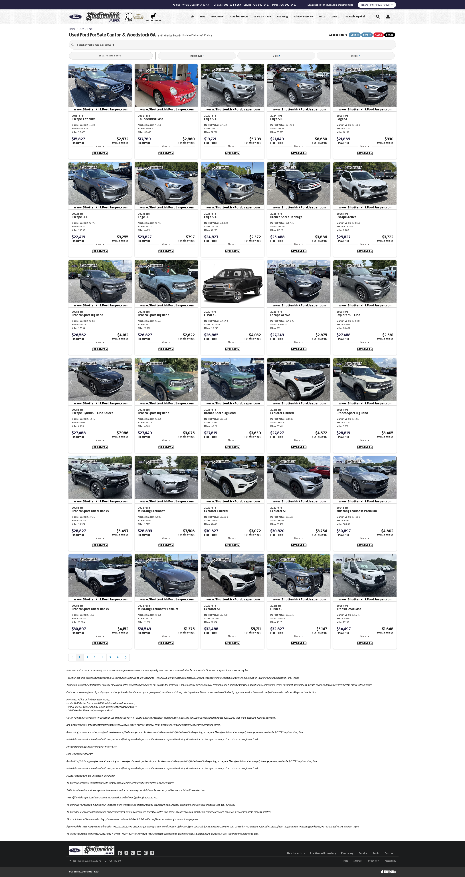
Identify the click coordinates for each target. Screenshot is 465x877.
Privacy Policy (373, 860)
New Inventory (296, 853)
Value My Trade (262, 16)
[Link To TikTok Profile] (152, 852)
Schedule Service (303, 16)
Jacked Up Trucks (238, 16)
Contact (335, 16)
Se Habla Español (355, 16)
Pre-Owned (217, 16)
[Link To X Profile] (126, 852)
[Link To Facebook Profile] (120, 852)
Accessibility (390, 860)
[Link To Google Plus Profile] (133, 852)
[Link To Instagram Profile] (146, 852)
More (98, 146)
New (202, 16)
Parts (321, 16)
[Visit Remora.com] (388, 872)
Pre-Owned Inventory (323, 853)
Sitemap (357, 860)
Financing (282, 16)
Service (363, 853)
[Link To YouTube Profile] (139, 852)
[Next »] (126, 657)
